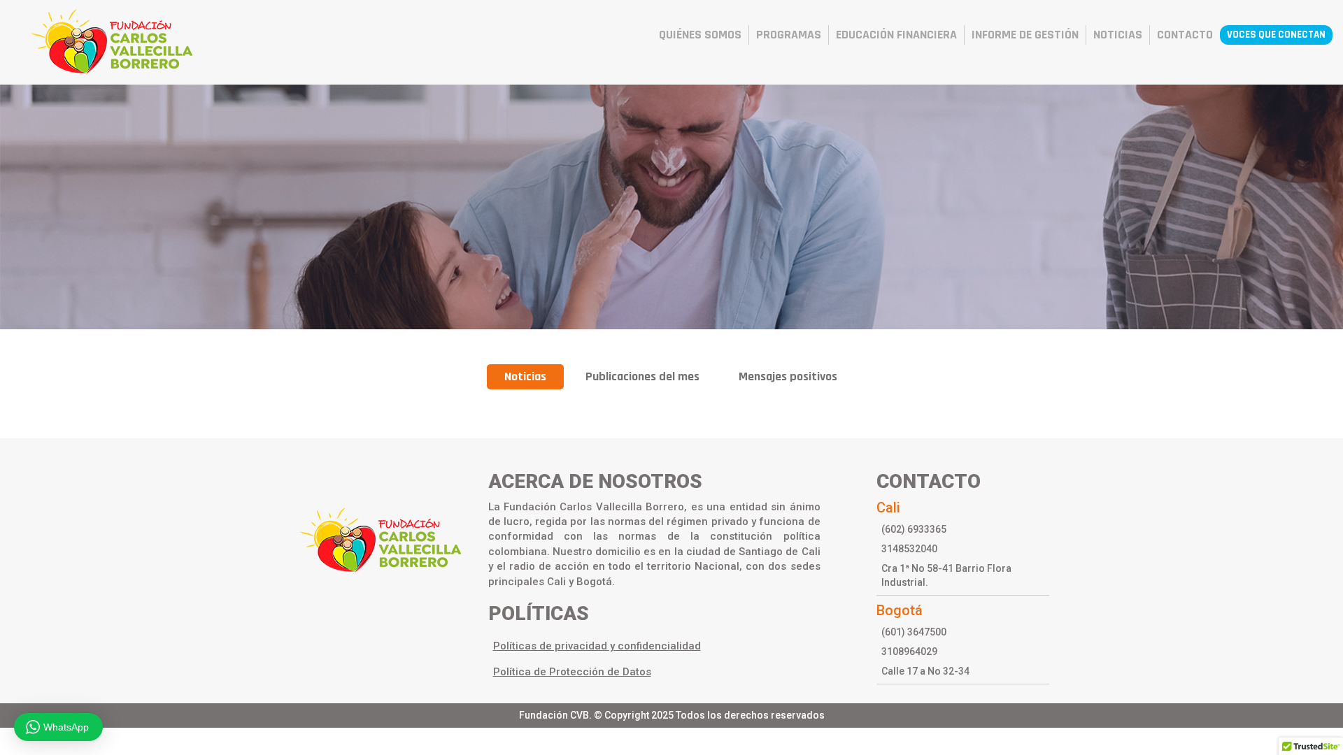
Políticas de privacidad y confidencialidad (597, 646)
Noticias (525, 376)
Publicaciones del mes (642, 376)
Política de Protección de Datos (572, 672)
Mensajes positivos (788, 376)
